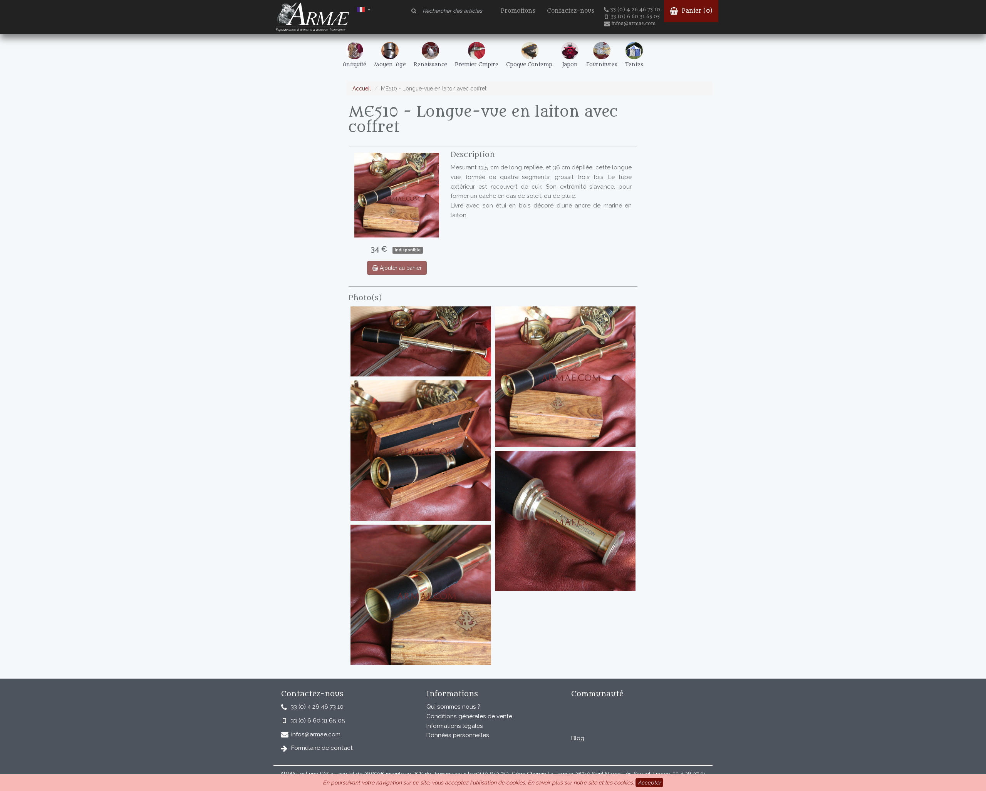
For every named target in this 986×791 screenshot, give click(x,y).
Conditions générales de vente (469, 716)
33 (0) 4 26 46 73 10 (635, 9)
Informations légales (454, 725)
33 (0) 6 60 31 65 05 (635, 16)
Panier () (696, 11)
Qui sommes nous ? (453, 706)
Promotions (518, 11)
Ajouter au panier (400, 268)
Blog (577, 738)
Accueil (361, 88)
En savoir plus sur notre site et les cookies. (581, 782)
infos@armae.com (633, 23)
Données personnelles (457, 735)
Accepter (649, 782)
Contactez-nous (570, 11)
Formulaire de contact (322, 747)
